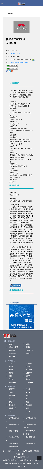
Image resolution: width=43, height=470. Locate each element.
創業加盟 (29, 370)
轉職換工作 (12, 408)
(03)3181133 (15, 53)
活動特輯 (12, 350)
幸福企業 (12, 405)
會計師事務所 (30, 437)
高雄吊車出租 (30, 443)
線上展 (28, 392)
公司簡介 (10, 14)
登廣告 (28, 353)
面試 (27, 402)
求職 (10, 402)
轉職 (10, 376)
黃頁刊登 (12, 389)
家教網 (28, 379)
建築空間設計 (13, 443)
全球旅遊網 (12, 382)
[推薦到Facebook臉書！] (7, 71)
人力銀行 (29, 363)
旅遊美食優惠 (13, 347)
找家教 (11, 411)
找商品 (28, 344)
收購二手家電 (13, 431)
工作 (27, 395)
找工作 (11, 399)
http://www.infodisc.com (20, 62)
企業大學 (29, 373)
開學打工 (29, 408)
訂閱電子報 (29, 350)
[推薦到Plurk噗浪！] (12, 71)
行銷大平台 (29, 382)
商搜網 (11, 370)
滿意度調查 (12, 353)
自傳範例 (29, 405)
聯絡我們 (12, 356)
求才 (27, 399)
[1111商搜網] (22, 4)
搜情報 (28, 347)
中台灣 (11, 366)
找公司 (11, 344)
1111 (10, 363)
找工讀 (28, 411)
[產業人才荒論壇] (21, 317)
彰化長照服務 (13, 446)
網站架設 (12, 395)
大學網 (11, 379)
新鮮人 (28, 376)
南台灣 (28, 366)
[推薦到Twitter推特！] (9, 71)
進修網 (11, 373)
